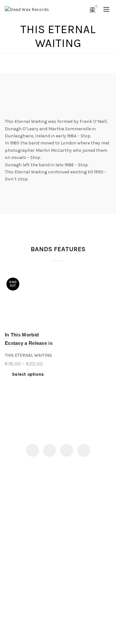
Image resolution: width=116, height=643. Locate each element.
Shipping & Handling (26, 547)
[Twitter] (49, 450)
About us (14, 537)
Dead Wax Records (46, 633)
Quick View (50, 281)
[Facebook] (32, 450)
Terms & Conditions (26, 587)
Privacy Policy (19, 578)
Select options (28, 374)
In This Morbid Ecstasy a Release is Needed (29, 343)
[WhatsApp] (83, 450)
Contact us (16, 528)
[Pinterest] (66, 450)
